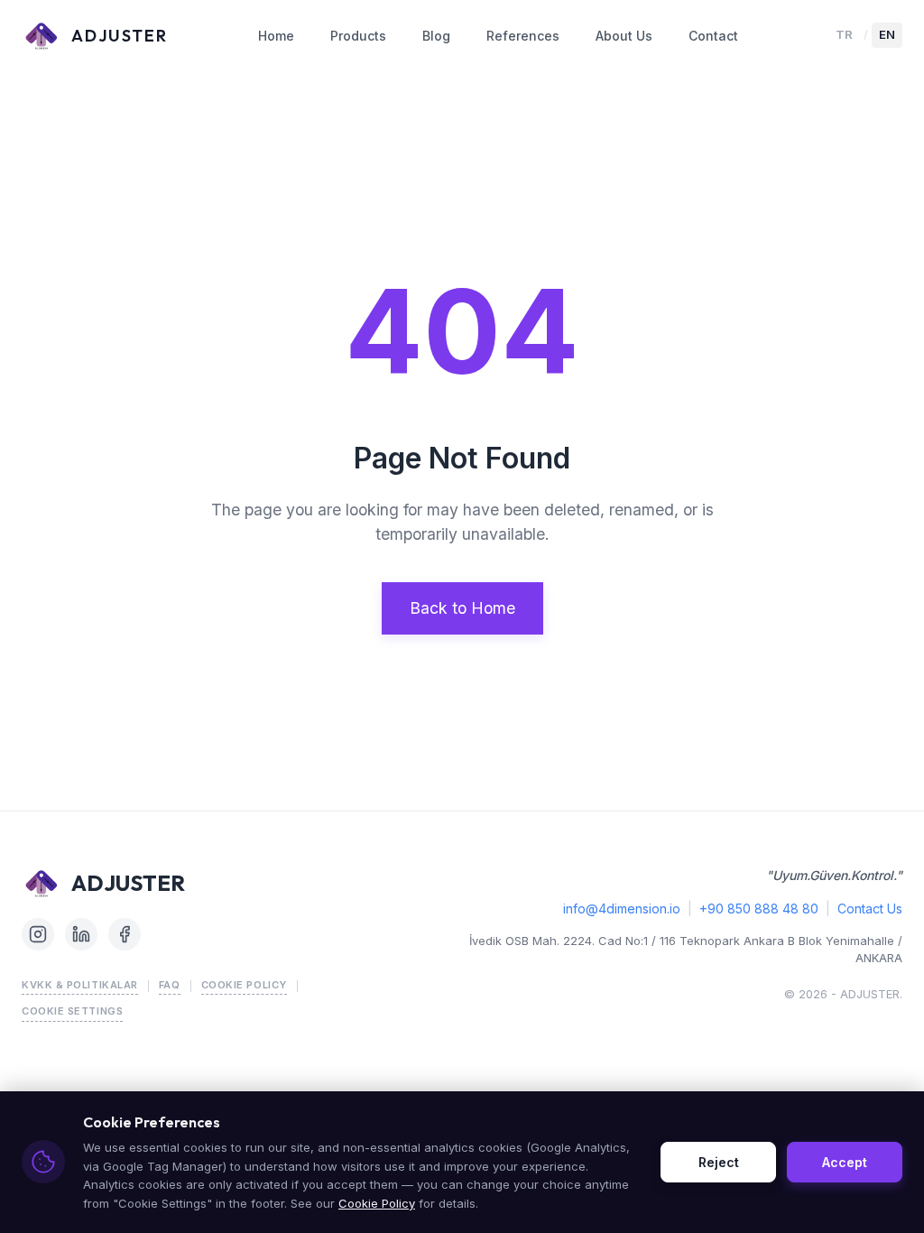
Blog (436, 35)
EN (887, 34)
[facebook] (124, 934)
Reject (718, 1162)
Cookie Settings (72, 1011)
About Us (624, 35)
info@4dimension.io (621, 908)
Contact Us (869, 908)
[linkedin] (81, 934)
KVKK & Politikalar (80, 984)
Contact (713, 35)
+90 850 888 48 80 (758, 908)
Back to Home (462, 607)
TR (844, 34)
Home (276, 35)
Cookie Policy (244, 984)
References (522, 35)
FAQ (169, 984)
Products (358, 35)
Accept (844, 1162)
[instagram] (38, 934)
